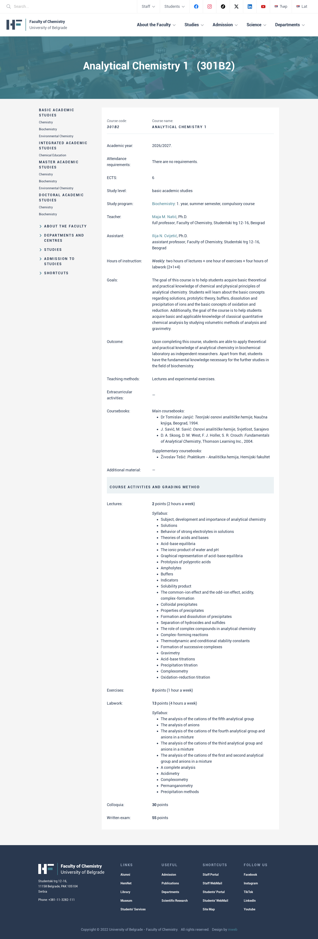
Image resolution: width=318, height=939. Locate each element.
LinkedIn (250, 900)
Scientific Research (175, 900)
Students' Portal (214, 892)
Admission (169, 874)
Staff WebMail (212, 883)
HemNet (126, 883)
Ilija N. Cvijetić (164, 236)
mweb (232, 930)
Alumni (125, 874)
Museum (126, 900)
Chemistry (46, 122)
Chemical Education (52, 155)
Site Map (209, 909)
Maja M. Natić (164, 216)
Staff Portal (211, 874)
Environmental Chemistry (56, 136)
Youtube (249, 909)
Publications (170, 883)
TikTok (248, 892)
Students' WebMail (215, 900)
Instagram (251, 883)
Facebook (250, 874)
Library (125, 892)
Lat (304, 6)
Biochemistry (48, 129)
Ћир (283, 6)
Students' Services (133, 909)
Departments (170, 892)
